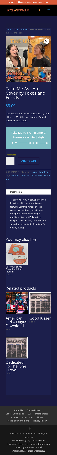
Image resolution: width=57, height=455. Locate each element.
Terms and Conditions (18, 420)
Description (16, 191)
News (40, 417)
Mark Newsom (38, 440)
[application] (28, 142)
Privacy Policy (40, 420)
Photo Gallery (33, 410)
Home (8, 29)
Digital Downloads (20, 29)
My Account (27, 417)
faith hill (15, 175)
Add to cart (28, 161)
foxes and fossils (29, 175)
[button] (46, 41)
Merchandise (41, 413)
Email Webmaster (36, 450)
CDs (29, 413)
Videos (14, 417)
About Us (18, 410)
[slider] (43, 143)
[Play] (12, 142)
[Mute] (37, 143)
